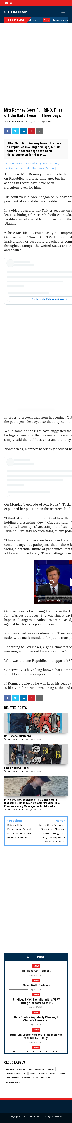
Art (30, 1069)
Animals (21, 1069)
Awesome (39, 1069)
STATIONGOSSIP (15, 12)
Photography (12, 1078)
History (43, 1073)
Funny (33, 1073)
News (31, 20)
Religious (45, 1078)
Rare (35, 1078)
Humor (53, 1073)
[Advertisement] (36, 65)
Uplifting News (13, 1082)
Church (51, 1069)
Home (36, 1120)
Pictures (26, 1078)
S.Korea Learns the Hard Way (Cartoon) (32, 168)
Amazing (10, 1069)
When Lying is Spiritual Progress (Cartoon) (33, 163)
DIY (25, 1073)
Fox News (33, 647)
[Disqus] (36, 900)
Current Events (13, 1073)
